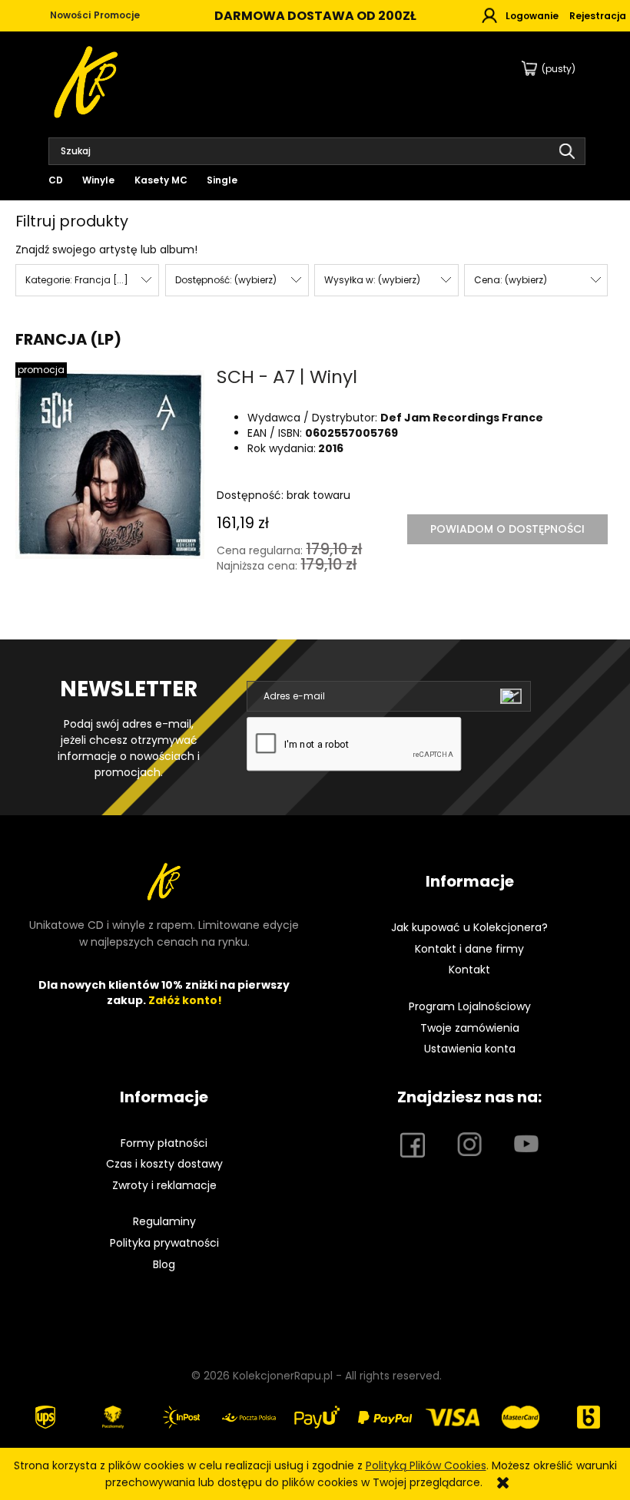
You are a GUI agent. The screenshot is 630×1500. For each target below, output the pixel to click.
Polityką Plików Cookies (426, 1465)
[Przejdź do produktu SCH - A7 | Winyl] (109, 464)
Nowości (70, 14)
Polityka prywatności (164, 1243)
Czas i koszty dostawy (164, 1163)
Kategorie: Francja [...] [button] (76, 279)
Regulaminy (164, 1221)
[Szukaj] (567, 151)
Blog (164, 1264)
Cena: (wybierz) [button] (510, 279)
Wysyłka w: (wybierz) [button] (372, 279)
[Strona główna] (86, 80)
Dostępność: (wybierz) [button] (226, 279)
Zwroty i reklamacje (164, 1185)
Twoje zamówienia (469, 1028)
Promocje (117, 14)
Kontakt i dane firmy (469, 948)
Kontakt (469, 969)
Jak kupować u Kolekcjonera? (469, 927)
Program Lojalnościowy (470, 1006)
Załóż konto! (185, 1000)
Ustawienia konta (470, 1048)
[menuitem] (59, 180)
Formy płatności (164, 1143)
